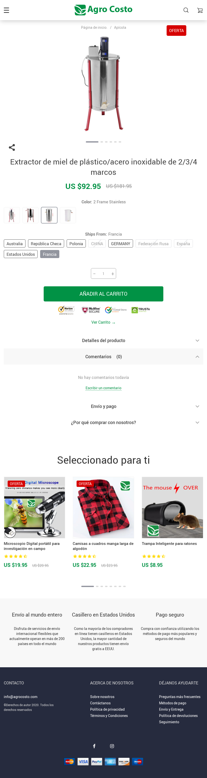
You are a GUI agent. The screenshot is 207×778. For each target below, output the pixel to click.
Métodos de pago (172, 703)
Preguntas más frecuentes (179, 696)
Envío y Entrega (171, 709)
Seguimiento (169, 721)
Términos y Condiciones (109, 715)
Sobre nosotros (102, 696)
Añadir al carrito (103, 293)
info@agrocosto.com (20, 696)
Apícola (120, 27)
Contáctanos (100, 703)
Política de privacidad (107, 709)
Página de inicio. (94, 27)
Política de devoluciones (178, 715)
